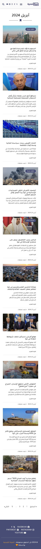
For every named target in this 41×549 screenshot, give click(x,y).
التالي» (6, 507)
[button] (21, 4)
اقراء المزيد (32, 63)
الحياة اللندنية (8, 543)
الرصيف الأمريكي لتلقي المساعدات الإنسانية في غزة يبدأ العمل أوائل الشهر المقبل (22, 193)
